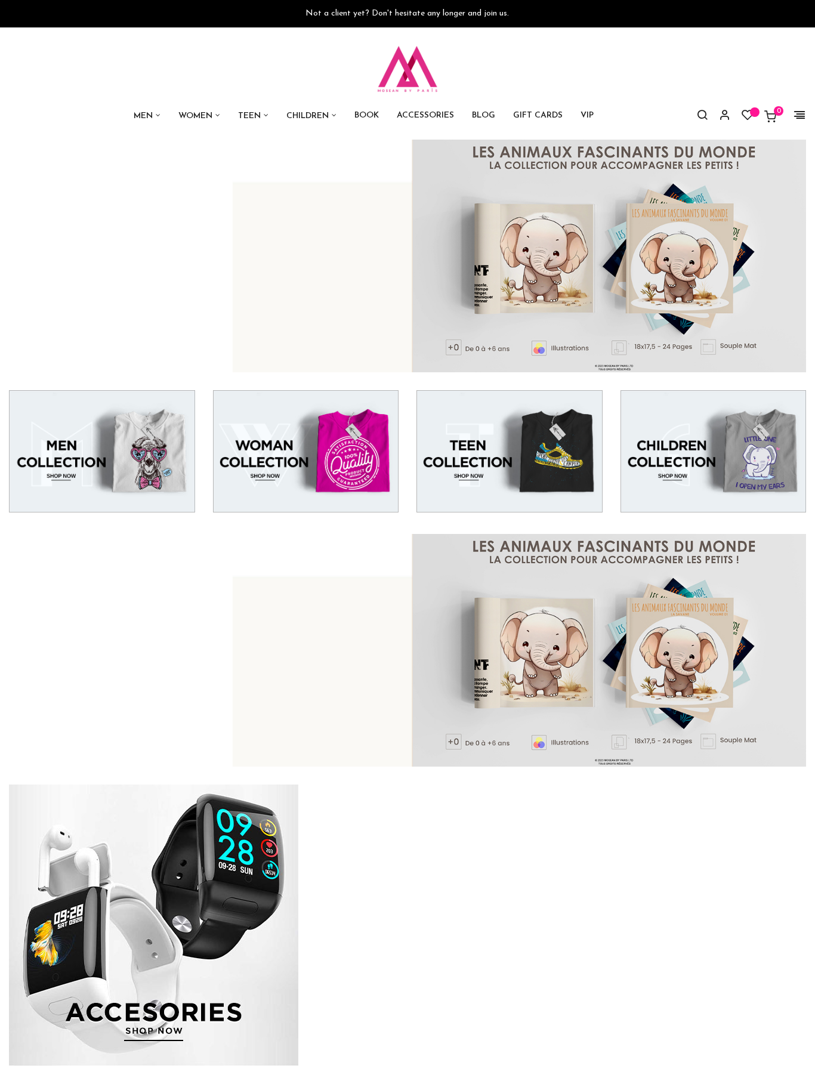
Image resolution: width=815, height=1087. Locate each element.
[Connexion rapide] (719, 116)
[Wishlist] (748, 117)
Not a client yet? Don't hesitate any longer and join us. (407, 13)
